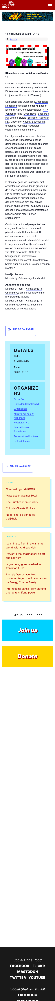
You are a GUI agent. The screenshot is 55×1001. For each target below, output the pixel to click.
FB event (35, 95)
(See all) (13, 39)
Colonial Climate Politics (20, 508)
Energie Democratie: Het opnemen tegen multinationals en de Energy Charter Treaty (26, 578)
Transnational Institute (26, 436)
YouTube (36, 977)
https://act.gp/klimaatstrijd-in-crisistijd (25, 278)
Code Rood (30, 113)
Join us (27, 630)
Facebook (19, 966)
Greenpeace (20, 408)
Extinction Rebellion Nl (26, 404)
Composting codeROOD (20, 489)
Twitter (18, 977)
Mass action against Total (21, 495)
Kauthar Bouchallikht (34, 121)
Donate (27, 656)
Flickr (39, 966)
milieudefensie (22, 441)
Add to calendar (23, 329)
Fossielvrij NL (21, 422)
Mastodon (27, 972)
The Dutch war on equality (22, 502)
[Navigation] (50, 6)
